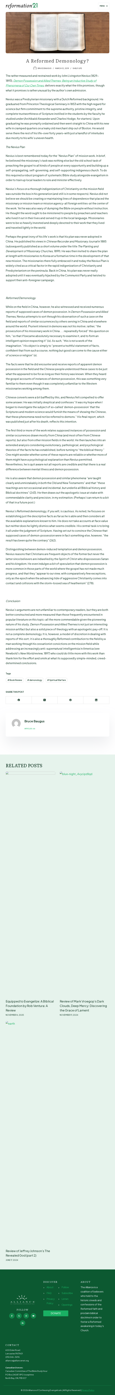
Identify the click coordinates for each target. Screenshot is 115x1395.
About (50, 1287)
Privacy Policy (88, 1390)
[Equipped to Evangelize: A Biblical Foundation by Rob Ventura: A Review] (30, 884)
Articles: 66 (29, 729)
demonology (34, 680)
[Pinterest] (71, 700)
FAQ (49, 1293)
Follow (65, 1287)
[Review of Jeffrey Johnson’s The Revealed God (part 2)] (30, 1133)
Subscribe (67, 1293)
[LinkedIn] (96, 700)
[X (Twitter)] (45, 700)
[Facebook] (19, 700)
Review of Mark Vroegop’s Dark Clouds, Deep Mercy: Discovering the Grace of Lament (83, 1005)
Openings (67, 1304)
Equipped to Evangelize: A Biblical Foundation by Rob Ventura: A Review (30, 1005)
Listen (65, 1298)
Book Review (14, 680)
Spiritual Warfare (56, 680)
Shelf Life (77, 68)
